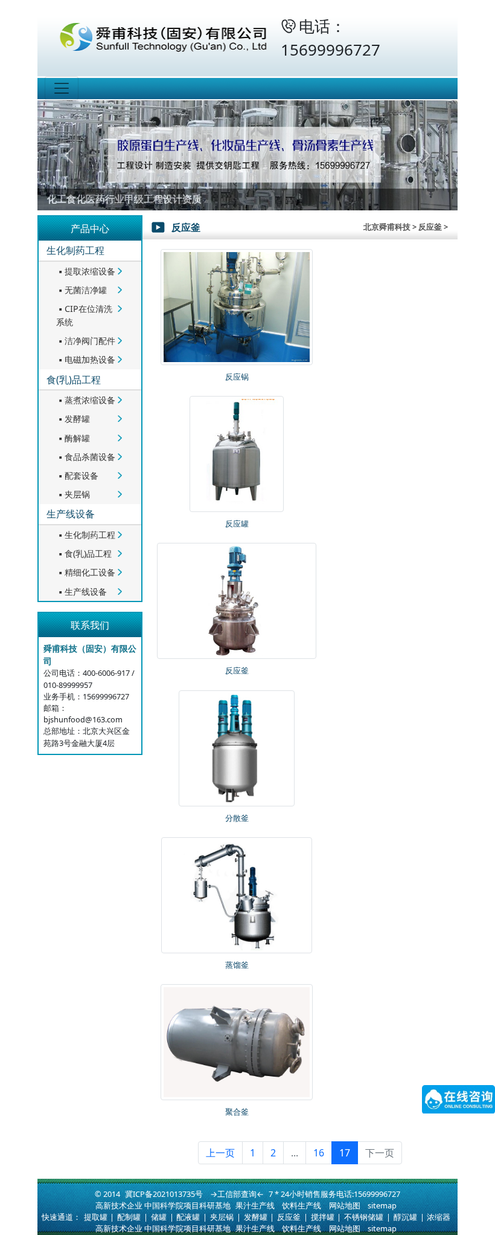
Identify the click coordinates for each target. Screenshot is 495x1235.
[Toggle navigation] (61, 88)
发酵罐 (73, 418)
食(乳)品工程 (73, 379)
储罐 (159, 1216)
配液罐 (188, 1216)
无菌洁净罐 (81, 290)
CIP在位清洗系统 (84, 315)
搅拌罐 (322, 1216)
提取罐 (95, 1216)
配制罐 (129, 1216)
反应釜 (289, 1216)
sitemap (382, 1205)
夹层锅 (73, 494)
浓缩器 (438, 1216)
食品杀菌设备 (85, 456)
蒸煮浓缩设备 (85, 400)
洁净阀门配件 (85, 340)
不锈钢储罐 (363, 1216)
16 (318, 1152)
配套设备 (77, 475)
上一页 (220, 1152)
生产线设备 (70, 513)
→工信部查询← (237, 1193)
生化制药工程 (75, 250)
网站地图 (344, 1205)
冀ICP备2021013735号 (164, 1193)
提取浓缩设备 (85, 271)
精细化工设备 (85, 572)
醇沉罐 (405, 1216)
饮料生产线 (301, 1205)
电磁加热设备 (85, 359)
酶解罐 (73, 438)
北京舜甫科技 (386, 226)
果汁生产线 (255, 1205)
